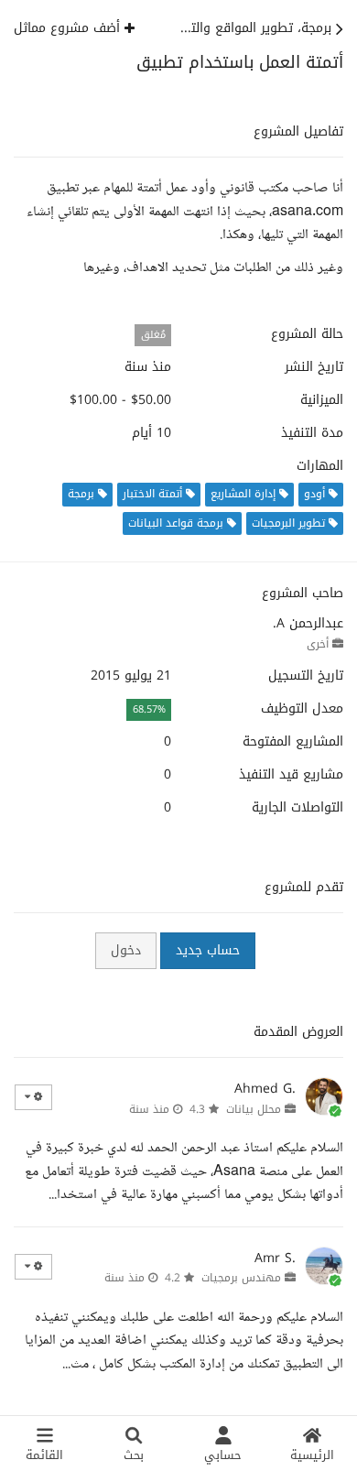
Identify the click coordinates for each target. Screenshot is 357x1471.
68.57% (149, 709)
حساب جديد (208, 950)
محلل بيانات (253, 1109)
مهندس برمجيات (241, 1278)
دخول (126, 950)
